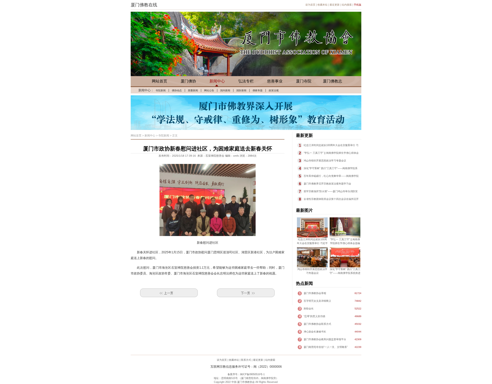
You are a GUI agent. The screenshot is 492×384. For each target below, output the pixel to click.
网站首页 (159, 81)
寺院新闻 (161, 90)
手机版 (357, 4)
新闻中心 (217, 81)
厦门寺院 (303, 81)
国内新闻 (225, 90)
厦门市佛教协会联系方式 (317, 323)
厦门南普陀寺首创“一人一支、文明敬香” (326, 347)
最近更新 (335, 4)
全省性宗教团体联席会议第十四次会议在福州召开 (331, 199)
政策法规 (274, 90)
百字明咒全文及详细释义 (317, 300)
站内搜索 (347, 4)
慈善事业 (275, 81)
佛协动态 (177, 90)
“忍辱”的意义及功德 (314, 316)
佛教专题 (258, 90)
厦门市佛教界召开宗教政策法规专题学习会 (327, 183)
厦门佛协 (188, 81)
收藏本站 (322, 4)
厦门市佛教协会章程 (315, 293)
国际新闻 (241, 90)
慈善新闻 (193, 90)
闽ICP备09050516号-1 (252, 374)
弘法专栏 (246, 81)
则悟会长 (309, 308)
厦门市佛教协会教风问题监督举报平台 (325, 339)
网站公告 (209, 90)
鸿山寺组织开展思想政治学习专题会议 (325, 160)
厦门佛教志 (332, 81)
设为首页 (310, 4)
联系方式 (246, 359)
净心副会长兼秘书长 (315, 331)
